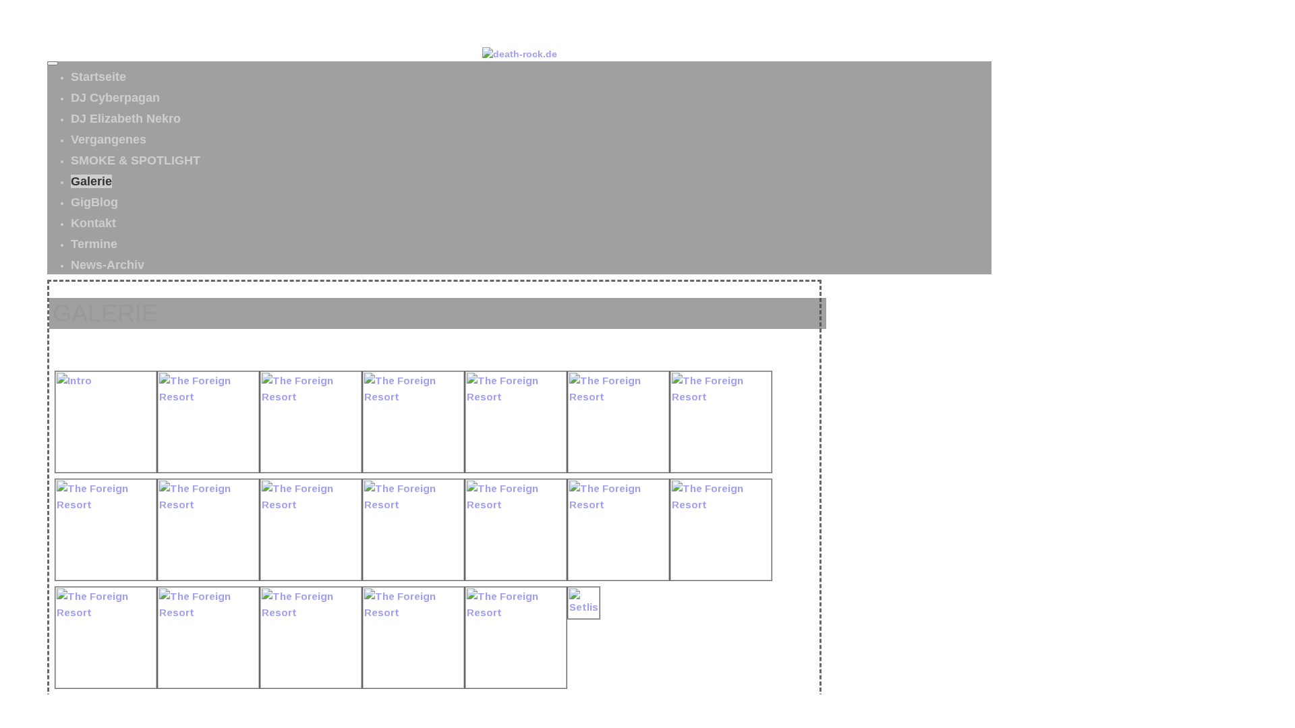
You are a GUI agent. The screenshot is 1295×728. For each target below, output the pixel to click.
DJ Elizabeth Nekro (126, 118)
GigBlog (94, 202)
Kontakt (93, 223)
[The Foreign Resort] (208, 469)
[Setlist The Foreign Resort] (583, 615)
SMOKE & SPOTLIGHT (135, 160)
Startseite (98, 77)
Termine (94, 244)
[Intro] (106, 469)
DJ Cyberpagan (115, 97)
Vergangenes (108, 139)
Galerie (91, 181)
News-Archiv (107, 265)
